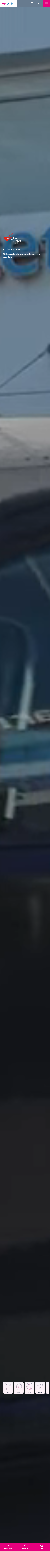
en (38, 3)
